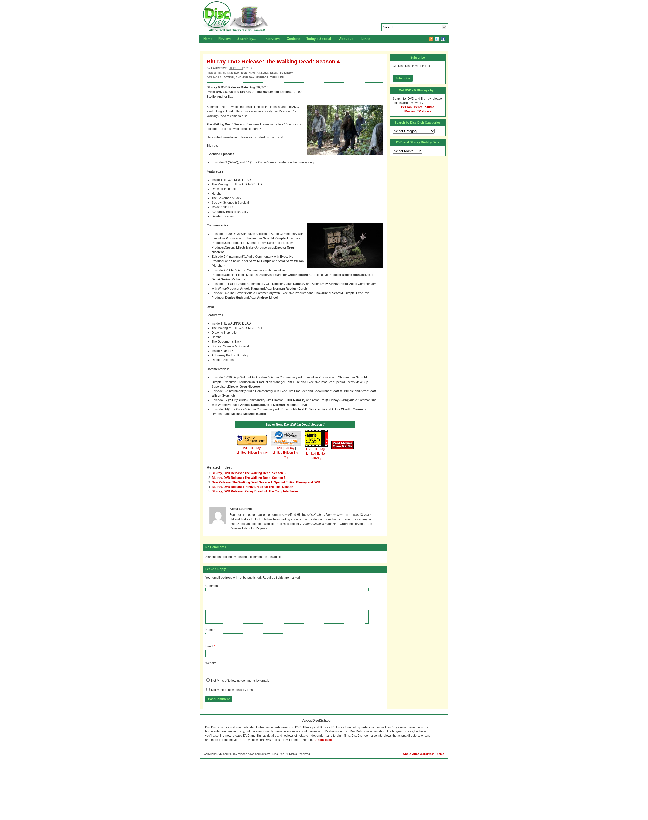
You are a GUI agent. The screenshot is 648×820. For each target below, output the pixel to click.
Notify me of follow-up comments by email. (240, 680)
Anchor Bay (245, 77)
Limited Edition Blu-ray (252, 452)
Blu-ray (256, 448)
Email (209, 646)
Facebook (443, 39)
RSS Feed (431, 39)
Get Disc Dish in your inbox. (412, 66)
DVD (245, 448)
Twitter (437, 39)
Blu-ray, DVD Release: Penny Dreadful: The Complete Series (255, 491)
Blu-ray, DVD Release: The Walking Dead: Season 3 (249, 473)
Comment (212, 586)
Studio (429, 107)
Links (365, 39)
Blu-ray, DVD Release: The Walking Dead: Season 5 (249, 478)
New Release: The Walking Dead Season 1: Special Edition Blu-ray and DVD (266, 482)
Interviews (272, 39)
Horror (262, 77)
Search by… (245, 39)
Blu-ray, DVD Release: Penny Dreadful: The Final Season (252, 487)
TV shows (424, 111)
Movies (409, 111)
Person (406, 107)
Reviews (224, 39)
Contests (293, 39)
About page (323, 740)
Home (207, 39)
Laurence (219, 68)
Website (210, 663)
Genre (418, 107)
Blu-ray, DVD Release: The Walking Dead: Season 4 (273, 61)
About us (344, 39)
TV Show (286, 72)
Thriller (277, 77)
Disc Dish (324, 16)
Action (228, 77)
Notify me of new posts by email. (233, 690)
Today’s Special (317, 39)
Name (209, 630)
